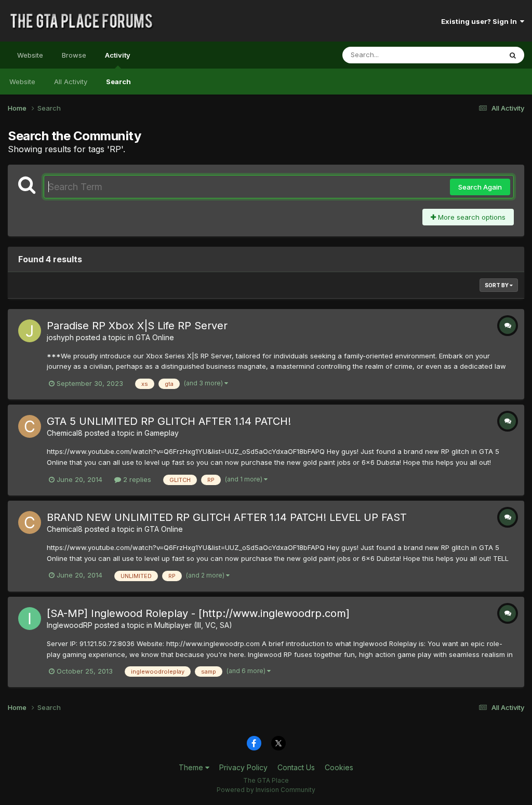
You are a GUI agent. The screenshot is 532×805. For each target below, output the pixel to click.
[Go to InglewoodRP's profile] (29, 618)
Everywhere (469, 55)
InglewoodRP (69, 625)
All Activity (70, 81)
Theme (192, 767)
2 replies (136, 479)
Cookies (339, 767)
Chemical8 (65, 432)
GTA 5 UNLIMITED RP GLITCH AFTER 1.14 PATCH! (169, 421)
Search (118, 81)
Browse (74, 55)
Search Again (480, 187)
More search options (471, 217)
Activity (117, 55)
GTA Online (155, 337)
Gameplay (161, 432)
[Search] (512, 55)
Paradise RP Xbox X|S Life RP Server (137, 325)
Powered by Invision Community (266, 790)
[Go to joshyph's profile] (29, 330)
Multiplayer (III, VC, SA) (193, 625)
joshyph (60, 337)
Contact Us (296, 767)
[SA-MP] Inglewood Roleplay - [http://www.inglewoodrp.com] (198, 613)
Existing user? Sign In (480, 21)
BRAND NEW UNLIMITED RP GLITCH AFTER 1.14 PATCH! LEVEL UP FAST (227, 517)
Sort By (497, 285)
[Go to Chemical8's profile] (29, 426)
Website (30, 55)
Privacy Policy (243, 767)
